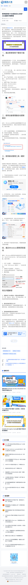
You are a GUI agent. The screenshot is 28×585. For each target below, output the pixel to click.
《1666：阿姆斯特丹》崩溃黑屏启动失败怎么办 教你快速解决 (15, 531)
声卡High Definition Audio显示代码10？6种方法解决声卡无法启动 (15, 449)
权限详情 (24, 574)
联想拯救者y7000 (6, 351)
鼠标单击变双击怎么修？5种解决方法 (13, 468)
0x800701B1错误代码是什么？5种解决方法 (15, 464)
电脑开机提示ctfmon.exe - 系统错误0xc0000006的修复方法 (15, 521)
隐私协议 (19, 574)
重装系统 (10, 28)
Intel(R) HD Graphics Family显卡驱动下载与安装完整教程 (14, 429)
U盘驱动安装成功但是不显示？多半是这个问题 (16, 360)
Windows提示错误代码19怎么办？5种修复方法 (14, 488)
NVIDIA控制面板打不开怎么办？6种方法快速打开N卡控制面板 (15, 460)
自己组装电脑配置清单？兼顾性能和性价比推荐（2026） (15, 483)
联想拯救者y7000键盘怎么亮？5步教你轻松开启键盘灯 (15, 505)
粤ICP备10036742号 (19, 577)
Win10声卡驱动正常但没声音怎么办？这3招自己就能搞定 (15, 444)
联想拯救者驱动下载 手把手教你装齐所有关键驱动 (15, 510)
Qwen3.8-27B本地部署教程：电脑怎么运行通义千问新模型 (15, 540)
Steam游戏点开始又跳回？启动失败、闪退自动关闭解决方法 (13, 409)
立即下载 (13, 187)
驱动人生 (11, 323)
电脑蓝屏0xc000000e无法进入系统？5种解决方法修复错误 (14, 472)
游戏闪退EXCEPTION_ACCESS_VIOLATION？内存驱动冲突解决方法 (13, 389)
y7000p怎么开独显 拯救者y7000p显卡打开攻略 (14, 516)
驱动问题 (6, 5)
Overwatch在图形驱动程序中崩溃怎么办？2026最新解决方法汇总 (15, 545)
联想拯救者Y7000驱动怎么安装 (9, 353)
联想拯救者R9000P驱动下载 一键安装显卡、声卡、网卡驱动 (15, 500)
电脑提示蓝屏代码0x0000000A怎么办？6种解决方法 (15, 455)
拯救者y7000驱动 (16, 351)
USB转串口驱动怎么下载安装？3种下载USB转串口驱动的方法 (15, 478)
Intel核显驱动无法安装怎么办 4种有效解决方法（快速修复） (15, 364)
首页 (2, 5)
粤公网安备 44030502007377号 (15, 581)
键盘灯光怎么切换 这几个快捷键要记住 (14, 535)
